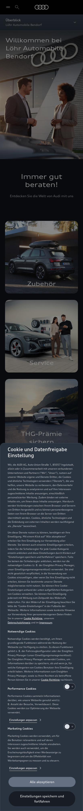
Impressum (45, 622)
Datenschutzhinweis (19, 622)
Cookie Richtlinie (33, 618)
